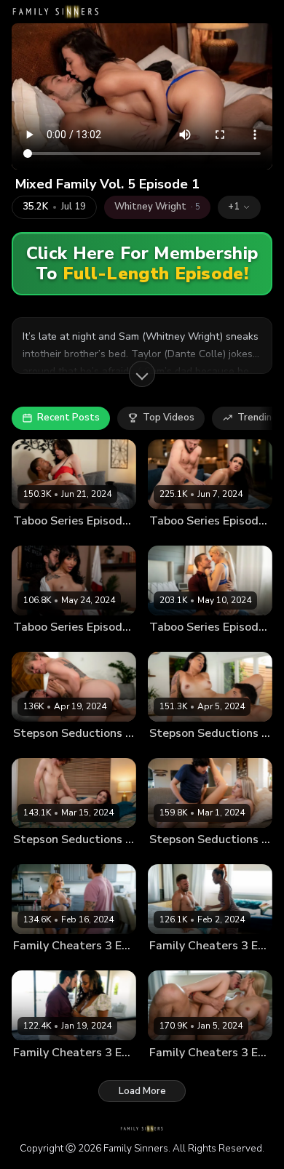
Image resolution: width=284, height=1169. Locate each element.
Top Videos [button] (168, 417)
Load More (142, 1091)
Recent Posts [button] (68, 417)
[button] (239, 207)
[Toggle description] (142, 374)
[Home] (56, 12)
